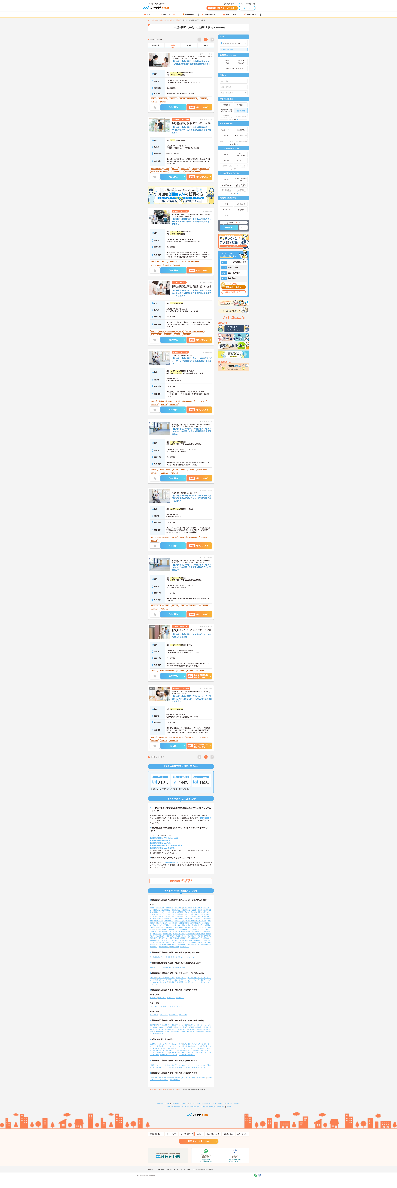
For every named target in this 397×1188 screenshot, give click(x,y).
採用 (188, 1169)
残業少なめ (160, 1031)
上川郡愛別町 (193, 929)
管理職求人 (170, 1027)
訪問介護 (153, 978)
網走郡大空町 (184, 938)
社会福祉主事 (201, 1077)
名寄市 (179, 914)
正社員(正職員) (155, 957)
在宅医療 (176, 967)
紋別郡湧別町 (163, 938)
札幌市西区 (228, 49)
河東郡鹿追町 (181, 942)
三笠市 (185, 914)
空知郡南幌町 (186, 925)
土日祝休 (205, 1027)
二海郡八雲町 (197, 918)
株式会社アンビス (197, 1052)
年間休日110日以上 (195, 1027)
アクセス (168, 1169)
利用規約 (199, 1134)
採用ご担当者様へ (156, 1134)
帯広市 (162, 912)
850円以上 (153, 998)
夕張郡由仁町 (158, 927)
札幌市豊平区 (197, 908)
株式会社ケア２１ (186, 1050)
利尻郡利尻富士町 (179, 934)
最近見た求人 (251, 14)
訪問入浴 (173, 982)
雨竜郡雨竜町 (161, 929)
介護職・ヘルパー (155, 1065)
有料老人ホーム (181, 978)
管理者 (203, 1067)
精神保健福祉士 (175, 1080)
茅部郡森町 (188, 918)
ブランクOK (160, 1029)
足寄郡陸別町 (181, 944)
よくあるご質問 (185, 1134)
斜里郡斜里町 (160, 936)
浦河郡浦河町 (197, 940)
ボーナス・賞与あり (187, 1031)
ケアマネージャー (184, 1065)
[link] (156, 45)
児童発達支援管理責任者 (174, 1107)
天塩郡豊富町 (157, 934)
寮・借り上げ (183, 1025)
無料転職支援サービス (173, 862)
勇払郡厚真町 (205, 938)
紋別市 (168, 914)
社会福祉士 (162, 1077)
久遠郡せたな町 (180, 921)
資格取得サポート (171, 1029)
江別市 (156, 914)
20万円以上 (162, 1006)
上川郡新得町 (192, 942)
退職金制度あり (158, 1033)
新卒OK (152, 1031)
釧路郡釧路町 (192, 944)
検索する (229, 227)
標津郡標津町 (174, 947)
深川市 (155, 916)
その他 (182, 967)
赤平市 (162, 914)
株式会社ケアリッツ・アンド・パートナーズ (182, 1048)
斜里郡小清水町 (181, 936)
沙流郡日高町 (187, 940)
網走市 (187, 912)
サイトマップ (171, 1134)
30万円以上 (180, 1006)
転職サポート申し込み (198, 1141)
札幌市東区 (178, 908)
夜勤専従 (153, 1025)
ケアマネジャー (194, 1103)
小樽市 (200, 910)
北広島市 (186, 916)
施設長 (236, 1103)
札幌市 (152, 908)
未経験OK (162, 1027)
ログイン (247, 8)
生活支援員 (195, 1067)
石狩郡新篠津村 (158, 918)
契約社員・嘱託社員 (167, 957)
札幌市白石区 (187, 908)
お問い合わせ (242, 1134)
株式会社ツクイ (177, 1044)
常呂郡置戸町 (192, 936)
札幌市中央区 (160, 908)
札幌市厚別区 (165, 910)
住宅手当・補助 (194, 1025)
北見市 (168, 912)
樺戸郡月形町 (189, 927)
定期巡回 (187, 982)
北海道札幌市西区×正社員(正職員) (162, 848)
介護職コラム (228, 1134)
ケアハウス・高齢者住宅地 (200, 982)
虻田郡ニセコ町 (162, 923)
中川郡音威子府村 (184, 931)
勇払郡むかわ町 (177, 940)
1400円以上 (180, 998)
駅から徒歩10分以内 (163, 1025)
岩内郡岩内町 (157, 925)
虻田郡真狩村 (173, 923)
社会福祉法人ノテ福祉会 (187, 1055)
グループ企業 (195, 1169)
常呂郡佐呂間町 (203, 936)
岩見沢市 (180, 912)
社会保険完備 (199, 1031)
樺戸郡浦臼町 (199, 927)
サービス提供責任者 (198, 1065)
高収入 (185, 1027)
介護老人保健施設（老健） (166, 978)
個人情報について (213, 1134)
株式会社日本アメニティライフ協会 (194, 1044)
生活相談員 (166, 1065)
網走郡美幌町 (200, 934)
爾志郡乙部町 (158, 921)
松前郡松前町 (168, 918)
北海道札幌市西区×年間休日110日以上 (164, 838)
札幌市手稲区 (176, 910)
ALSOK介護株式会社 (159, 1048)
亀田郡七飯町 (179, 918)
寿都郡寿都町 (190, 921)
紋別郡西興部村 (174, 938)
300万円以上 (164, 1015)
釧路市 (156, 912)
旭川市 (205, 910)
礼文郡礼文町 (167, 934)
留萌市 (192, 912)
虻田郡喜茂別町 (195, 923)
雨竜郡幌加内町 (197, 931)
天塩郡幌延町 (190, 934)
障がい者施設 (164, 982)
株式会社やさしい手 (172, 1050)
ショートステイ (155, 984)
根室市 (191, 914)
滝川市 (203, 914)
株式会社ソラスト (158, 1050)
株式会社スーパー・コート (168, 1055)
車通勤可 (175, 1025)
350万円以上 (173, 1015)
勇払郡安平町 (165, 940)
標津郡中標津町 (164, 947)
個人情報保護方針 (207, 1169)
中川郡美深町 (173, 931)
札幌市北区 (169, 908)
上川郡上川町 (203, 929)
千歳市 (197, 914)
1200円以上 (171, 998)
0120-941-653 (171, 1156)
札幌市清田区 (186, 910)
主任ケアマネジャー (209, 1103)
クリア (243, 227)
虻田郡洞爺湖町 (155, 940)
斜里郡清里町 (170, 936)
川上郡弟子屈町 (203, 944)
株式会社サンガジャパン (161, 1052)
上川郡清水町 (202, 942)
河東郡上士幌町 (171, 942)
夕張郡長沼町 (168, 927)
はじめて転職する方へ (233, 292)
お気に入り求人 (231, 14)
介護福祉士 (153, 1077)
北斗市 (198, 916)
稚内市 (205, 912)
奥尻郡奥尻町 (168, 921)
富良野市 (161, 916)
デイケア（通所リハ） (200, 980)
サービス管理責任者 (169, 1067)
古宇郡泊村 (166, 925)
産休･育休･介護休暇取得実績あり (199, 1029)
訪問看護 (180, 982)
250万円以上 (154, 1015)
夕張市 (174, 912)
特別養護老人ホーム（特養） (163, 980)
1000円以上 (162, 998)
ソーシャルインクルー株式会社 (174, 1046)
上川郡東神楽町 (182, 929)
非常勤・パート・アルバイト (185, 957)
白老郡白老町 (194, 938)
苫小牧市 (199, 912)
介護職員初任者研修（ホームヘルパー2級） (181, 1077)
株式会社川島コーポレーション (180, 1052)
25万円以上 (171, 1006)
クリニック (157, 967)
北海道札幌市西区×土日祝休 (160, 843)
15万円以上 (153, 1006)
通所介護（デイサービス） (183, 980)
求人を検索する (210, 14)
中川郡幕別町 (161, 944)
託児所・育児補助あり (172, 1031)
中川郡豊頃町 (171, 944)
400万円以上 (183, 1015)
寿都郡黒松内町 (201, 921)
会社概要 (161, 1169)
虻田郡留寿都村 (184, 923)
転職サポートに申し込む (222, 8)
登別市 (168, 916)
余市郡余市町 (176, 925)
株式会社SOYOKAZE (193, 1046)
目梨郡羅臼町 (184, 947)
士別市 (174, 914)
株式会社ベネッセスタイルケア (160, 1044)
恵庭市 (174, 916)
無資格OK (178, 1027)
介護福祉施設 (167, 967)
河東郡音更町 (160, 942)
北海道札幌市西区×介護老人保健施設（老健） (167, 845)
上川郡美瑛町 (163, 931)
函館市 (194, 910)
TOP (148, 14)
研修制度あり (182, 1029)
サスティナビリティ (178, 1169)
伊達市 (179, 916)
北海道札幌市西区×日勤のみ (160, 840)
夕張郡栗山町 (179, 927)
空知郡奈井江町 (197, 925)
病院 (151, 967)
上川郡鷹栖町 (171, 929)
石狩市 (192, 916)
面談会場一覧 (189, 14)
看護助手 (174, 1065)
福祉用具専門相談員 (183, 1067)
